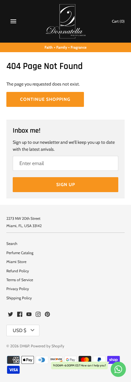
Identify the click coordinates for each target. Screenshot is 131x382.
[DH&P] (66, 21)
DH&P (24, 346)
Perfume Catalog (19, 253)
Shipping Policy (19, 298)
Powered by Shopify (47, 346)
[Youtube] (28, 315)
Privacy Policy (17, 289)
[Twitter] (10, 315)
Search (11, 243)
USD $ (19, 330)
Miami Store (16, 262)
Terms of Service (19, 280)
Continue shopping (45, 99)
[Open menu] (13, 21)
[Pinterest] (47, 315)
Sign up (65, 184)
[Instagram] (38, 315)
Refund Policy (17, 271)
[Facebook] (19, 315)
